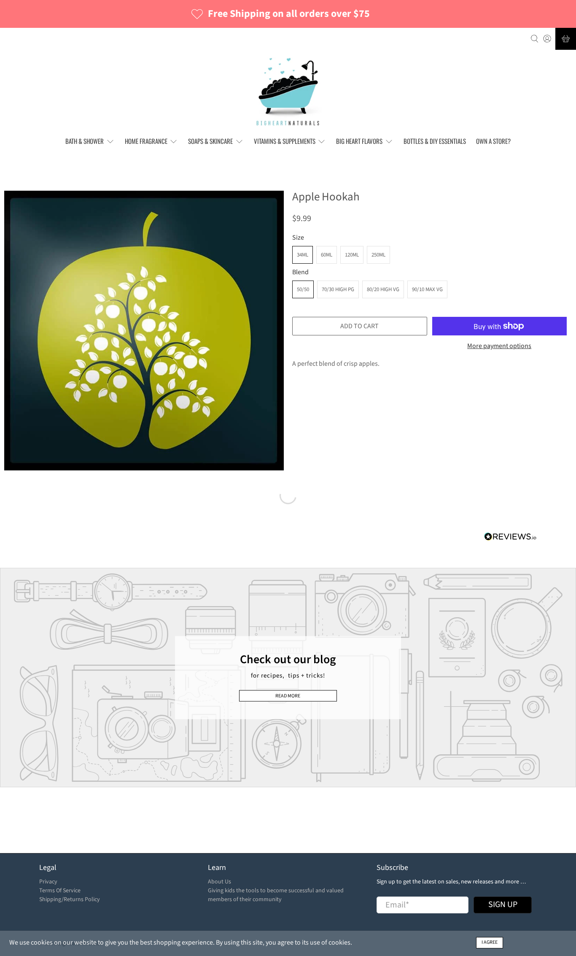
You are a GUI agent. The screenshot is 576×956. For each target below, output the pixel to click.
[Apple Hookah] (144, 330)
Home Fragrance (146, 141)
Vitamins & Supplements (284, 141)
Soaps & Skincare (210, 141)
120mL (352, 255)
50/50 (303, 289)
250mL (378, 255)
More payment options (499, 346)
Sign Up (502, 904)
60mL (326, 255)
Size (298, 237)
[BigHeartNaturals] (288, 91)
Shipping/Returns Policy (69, 899)
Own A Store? (493, 141)
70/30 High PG (338, 289)
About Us (219, 882)
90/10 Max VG (427, 289)
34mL (302, 255)
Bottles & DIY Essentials (435, 141)
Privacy (48, 882)
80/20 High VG (383, 289)
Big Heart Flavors (359, 141)
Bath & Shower (84, 141)
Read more (287, 695)
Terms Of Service (60, 890)
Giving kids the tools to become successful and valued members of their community (276, 895)
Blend (300, 272)
